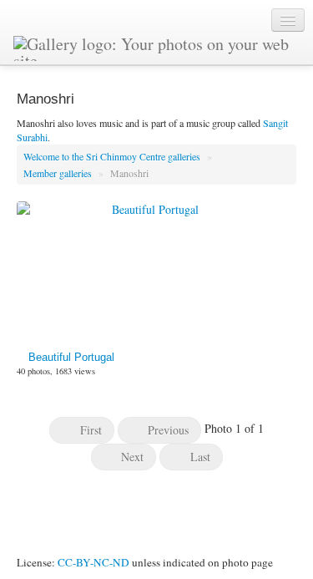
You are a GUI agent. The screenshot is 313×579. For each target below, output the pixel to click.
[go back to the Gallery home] (158, 46)
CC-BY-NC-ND (93, 562)
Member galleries (58, 173)
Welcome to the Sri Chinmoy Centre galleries (113, 156)
